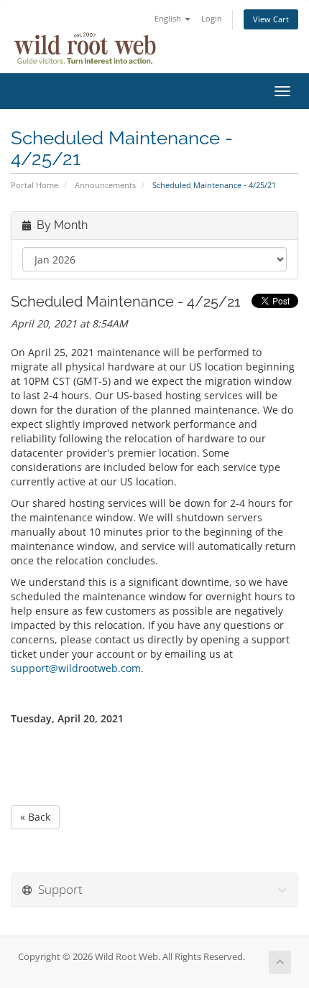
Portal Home (34, 185)
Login (211, 18)
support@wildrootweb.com (76, 668)
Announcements (105, 185)
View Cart (271, 19)
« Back (35, 817)
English (168, 18)
